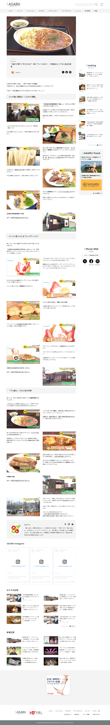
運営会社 (76, 714)
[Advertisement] (91, 26)
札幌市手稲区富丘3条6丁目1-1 (20, 218)
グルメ (51, 711)
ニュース (87, 711)
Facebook (91, 264)
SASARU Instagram (15, 543)
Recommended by (65, 626)
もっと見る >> (97, 193)
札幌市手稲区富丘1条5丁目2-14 (20, 481)
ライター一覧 (96, 711)
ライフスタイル (77, 711)
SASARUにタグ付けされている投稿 (18, 582)
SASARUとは (67, 714)
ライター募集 (86, 714)
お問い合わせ (96, 714)
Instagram (97, 264)
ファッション (59, 711)
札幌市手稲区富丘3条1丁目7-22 (20, 372)
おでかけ (68, 711)
